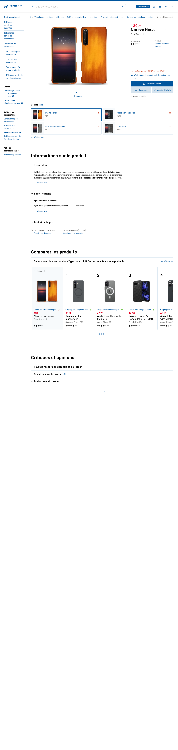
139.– (136, 26)
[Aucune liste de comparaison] (160, 6)
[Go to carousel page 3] (103, 334)
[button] (152, 71)
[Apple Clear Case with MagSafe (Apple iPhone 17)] (110, 298)
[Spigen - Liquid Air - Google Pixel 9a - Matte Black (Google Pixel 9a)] (141, 298)
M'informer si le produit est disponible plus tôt (152, 76)
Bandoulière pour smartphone (13, 53)
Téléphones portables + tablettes (9, 25)
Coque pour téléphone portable (13, 68)
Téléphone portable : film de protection (14, 76)
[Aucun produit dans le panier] (172, 6)
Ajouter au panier (154, 84)
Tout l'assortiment (12, 17)
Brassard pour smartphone (11, 60)
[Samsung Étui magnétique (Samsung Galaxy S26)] (78, 298)
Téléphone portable (12, 132)
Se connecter (143, 6)
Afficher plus (39, 137)
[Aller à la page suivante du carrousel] (168, 298)
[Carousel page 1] (76, 92)
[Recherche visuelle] (123, 6)
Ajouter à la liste (164, 90)
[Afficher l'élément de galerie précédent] (30, 55)
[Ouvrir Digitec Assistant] (154, 6)
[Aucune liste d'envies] (166, 6)
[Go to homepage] (13, 6)
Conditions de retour (42, 233)
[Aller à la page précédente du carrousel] (35, 298)
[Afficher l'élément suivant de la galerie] (125, 55)
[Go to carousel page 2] (101, 334)
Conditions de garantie (73, 233)
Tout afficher (164, 261)
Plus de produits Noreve (162, 44)
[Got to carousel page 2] (78, 92)
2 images (78, 96)
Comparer (143, 90)
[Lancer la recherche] (33, 6)
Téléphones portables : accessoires (9, 36)
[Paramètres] (132, 6)
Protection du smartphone (10, 45)
